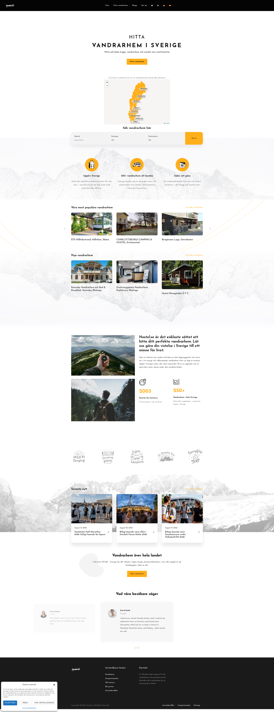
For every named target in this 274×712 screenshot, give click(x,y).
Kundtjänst (109, 674)
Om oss (144, 5)
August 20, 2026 (126, 528)
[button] (54, 685)
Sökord (77, 136)
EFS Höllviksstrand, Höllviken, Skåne (90, 239)
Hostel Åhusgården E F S (175, 293)
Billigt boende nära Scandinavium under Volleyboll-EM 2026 (175, 534)
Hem (107, 5)
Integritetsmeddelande (29, 708)
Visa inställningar (44, 703)
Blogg (134, 5)
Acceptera (10, 703)
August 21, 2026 (80, 528)
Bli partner (109, 687)
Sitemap (197, 705)
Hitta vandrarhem (120, 5)
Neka (25, 703)
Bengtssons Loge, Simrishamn (177, 239)
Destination (153, 136)
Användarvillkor (111, 690)
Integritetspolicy (111, 678)
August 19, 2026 (171, 528)
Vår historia (110, 682)
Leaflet (167, 123)
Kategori (114, 136)
